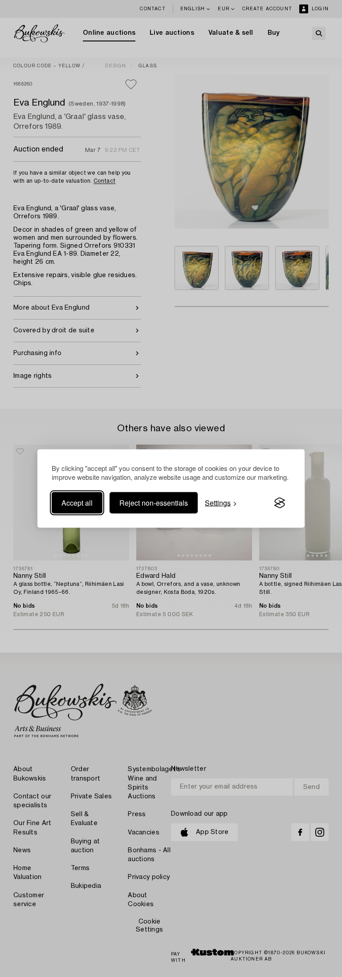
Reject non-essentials (153, 503)
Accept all (77, 503)
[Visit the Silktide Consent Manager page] (279, 503)
